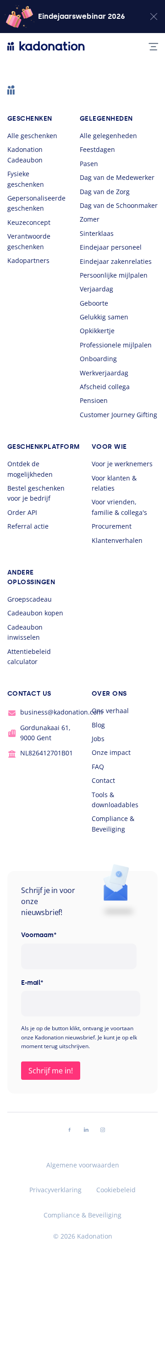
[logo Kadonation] (46, 46)
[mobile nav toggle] (150, 46)
